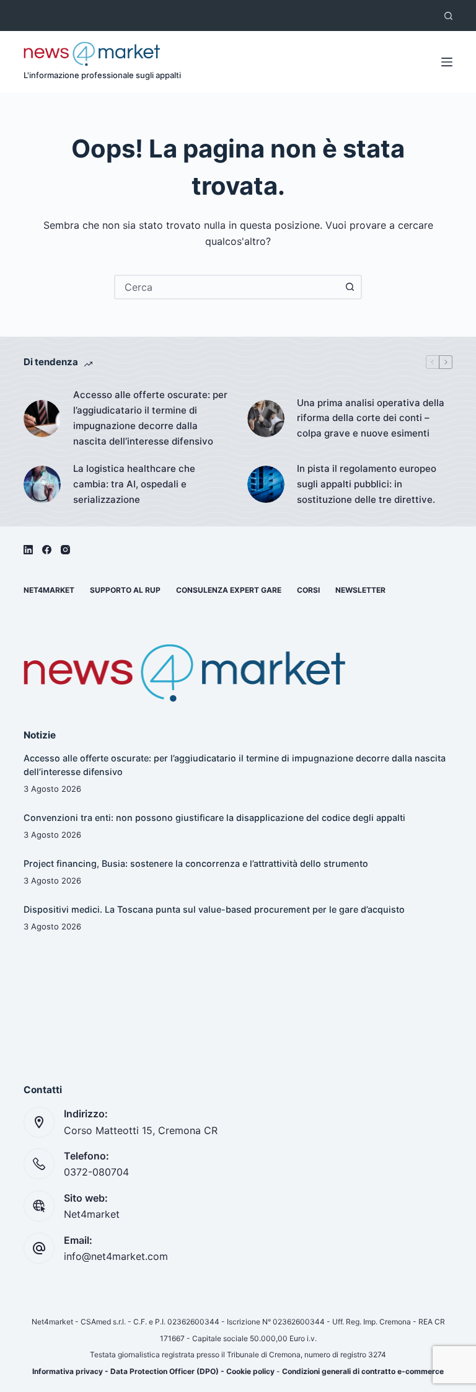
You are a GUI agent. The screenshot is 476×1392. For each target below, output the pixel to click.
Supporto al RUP (125, 590)
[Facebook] (46, 549)
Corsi (308, 590)
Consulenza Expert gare (228, 590)
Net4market (49, 590)
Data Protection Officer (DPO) (164, 1371)
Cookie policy (250, 1371)
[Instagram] (65, 549)
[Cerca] (448, 16)
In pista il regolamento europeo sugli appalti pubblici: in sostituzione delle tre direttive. (366, 484)
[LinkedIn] (28, 549)
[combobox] (226, 287)
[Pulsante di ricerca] (349, 287)
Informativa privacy (67, 1371)
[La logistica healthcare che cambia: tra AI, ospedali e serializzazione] (42, 484)
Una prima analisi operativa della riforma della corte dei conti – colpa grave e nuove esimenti (370, 418)
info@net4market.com (116, 1256)
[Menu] (446, 62)
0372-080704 (96, 1172)
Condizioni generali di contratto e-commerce (363, 1371)
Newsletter (360, 590)
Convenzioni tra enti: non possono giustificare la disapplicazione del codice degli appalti (214, 817)
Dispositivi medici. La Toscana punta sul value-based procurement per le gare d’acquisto (214, 909)
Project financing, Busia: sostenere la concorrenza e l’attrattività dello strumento (196, 863)
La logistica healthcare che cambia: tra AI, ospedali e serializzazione (134, 484)
